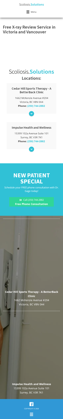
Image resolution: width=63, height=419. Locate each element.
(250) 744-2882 (36, 106)
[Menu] (31, 414)
